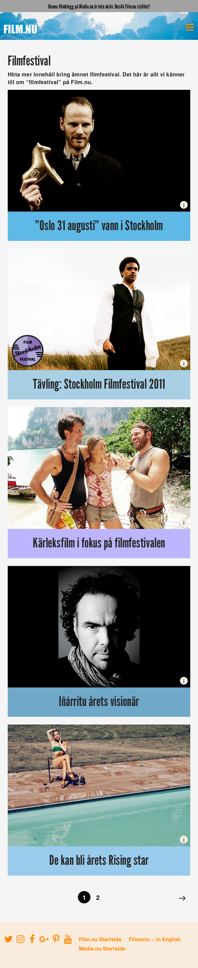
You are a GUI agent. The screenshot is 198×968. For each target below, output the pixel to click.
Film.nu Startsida (100, 939)
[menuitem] (189, 27)
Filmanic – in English (155, 939)
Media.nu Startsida (102, 948)
